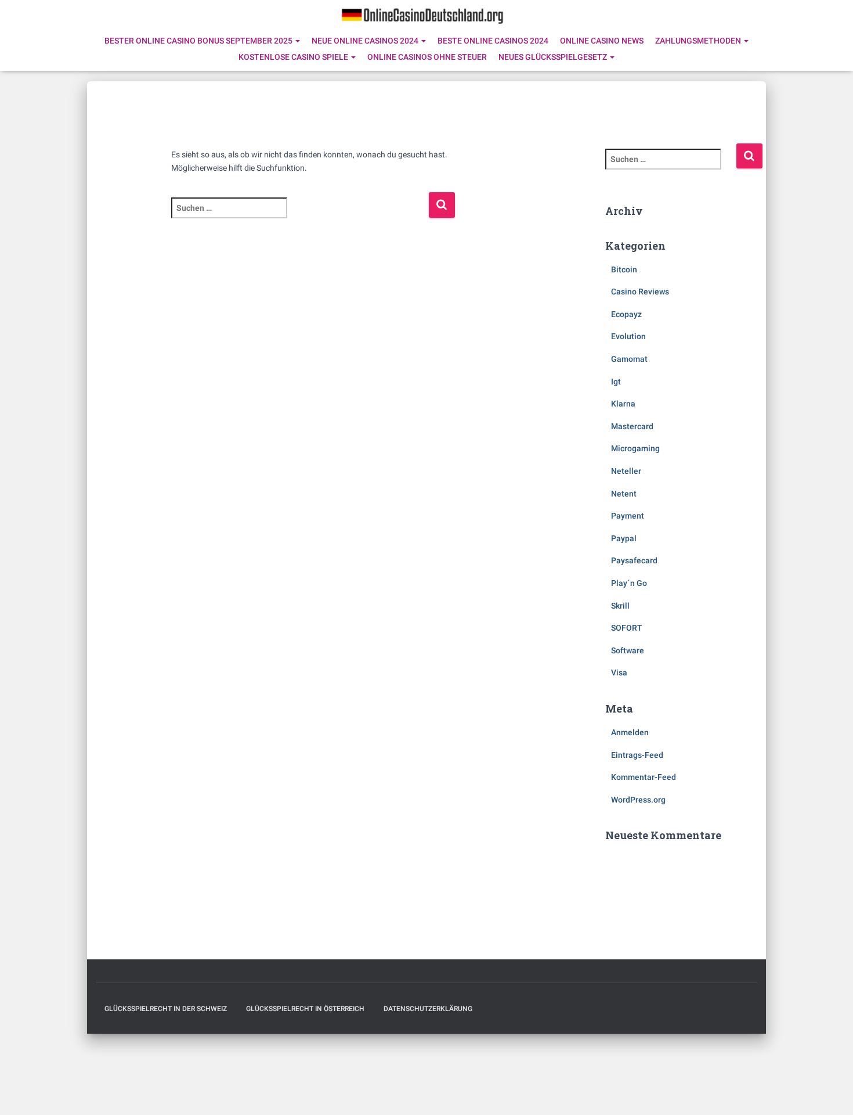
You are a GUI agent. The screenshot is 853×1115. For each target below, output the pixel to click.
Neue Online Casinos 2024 (366, 40)
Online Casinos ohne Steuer (427, 57)
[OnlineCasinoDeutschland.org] (422, 15)
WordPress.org (638, 799)
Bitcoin (624, 269)
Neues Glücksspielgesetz (553, 57)
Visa (619, 672)
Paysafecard (634, 560)
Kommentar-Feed (643, 777)
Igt (616, 381)
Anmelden (630, 732)
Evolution (628, 336)
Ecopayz (626, 314)
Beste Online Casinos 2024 (493, 40)
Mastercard (632, 426)
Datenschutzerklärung (428, 1009)
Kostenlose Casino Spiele (294, 57)
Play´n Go (629, 583)
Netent (624, 493)
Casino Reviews (640, 291)
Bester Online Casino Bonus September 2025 (199, 40)
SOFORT (626, 627)
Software (627, 650)
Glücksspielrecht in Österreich (305, 1009)
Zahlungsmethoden (699, 40)
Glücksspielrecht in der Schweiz (165, 1009)
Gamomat (629, 359)
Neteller (626, 471)
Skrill (620, 605)
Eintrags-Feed (637, 755)
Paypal (624, 538)
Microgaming (635, 448)
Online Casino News (602, 40)
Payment (627, 515)
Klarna (623, 403)
